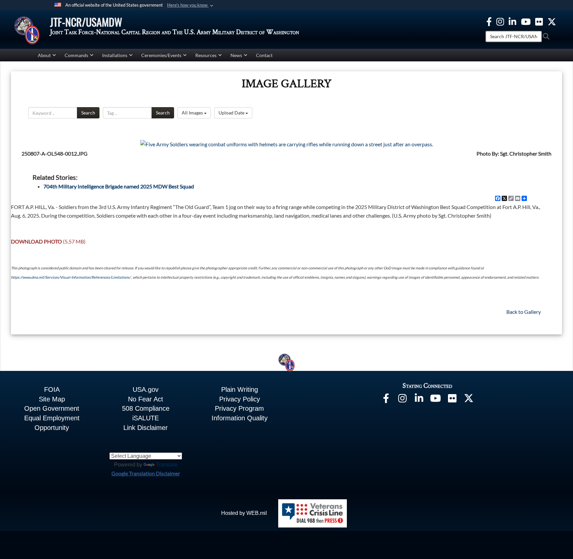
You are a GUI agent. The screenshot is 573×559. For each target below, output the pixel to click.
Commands (76, 55)
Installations (114, 55)
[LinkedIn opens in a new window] (419, 399)
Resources (206, 55)
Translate (167, 464)
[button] (191, 5)
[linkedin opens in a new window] (512, 21)
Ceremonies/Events (161, 55)
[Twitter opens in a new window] (551, 21)
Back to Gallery (523, 312)
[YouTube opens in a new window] (526, 21)
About (44, 55)
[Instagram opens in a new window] (500, 21)
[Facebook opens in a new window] (489, 21)
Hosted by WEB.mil (244, 513)
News (236, 55)
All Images (193, 112)
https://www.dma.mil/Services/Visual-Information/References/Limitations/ (71, 277)
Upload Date (232, 112)
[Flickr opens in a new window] (539, 21)
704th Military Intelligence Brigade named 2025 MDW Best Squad (118, 186)
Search (88, 112)
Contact (264, 55)
